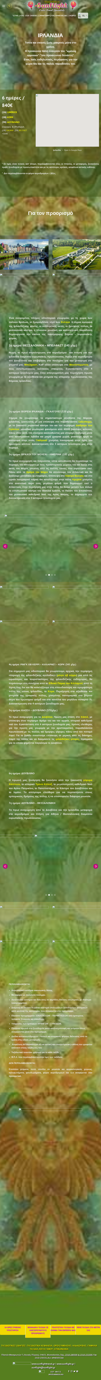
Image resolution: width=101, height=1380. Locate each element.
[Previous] (5, 546)
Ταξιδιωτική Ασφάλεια (39, 1345)
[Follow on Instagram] (71, 1371)
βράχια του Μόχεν (37, 472)
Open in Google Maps (73, 150)
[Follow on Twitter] (74, 1371)
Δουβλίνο (47, 716)
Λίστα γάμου (46, 1349)
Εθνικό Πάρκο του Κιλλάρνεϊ (66, 683)
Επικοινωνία (61, 1349)
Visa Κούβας (79, 1345)
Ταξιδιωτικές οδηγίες (13, 1345)
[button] (3, 6)
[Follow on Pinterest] (77, 1371)
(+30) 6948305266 (58, 15)
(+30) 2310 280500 (28, 15)
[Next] (95, 546)
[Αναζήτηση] (9, 6)
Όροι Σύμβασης (62, 1345)
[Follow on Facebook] (69, 1371)
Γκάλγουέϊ (41, 440)
